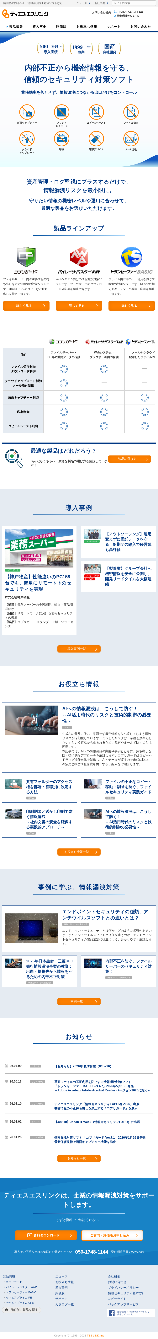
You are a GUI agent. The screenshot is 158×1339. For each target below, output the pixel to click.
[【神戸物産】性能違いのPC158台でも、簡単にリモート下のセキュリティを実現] (39, 566)
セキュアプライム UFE (20, 1302)
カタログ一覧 (64, 1304)
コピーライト (117, 1298)
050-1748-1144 (91, 1252)
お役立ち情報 (86, 26)
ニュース (81, 3)
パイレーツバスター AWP (92, 577)
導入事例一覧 (76, 648)
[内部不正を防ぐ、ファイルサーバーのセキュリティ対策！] (93, 967)
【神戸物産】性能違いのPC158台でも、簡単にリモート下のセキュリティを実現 (38, 583)
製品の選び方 (127, 458)
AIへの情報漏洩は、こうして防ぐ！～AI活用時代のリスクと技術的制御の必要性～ (106, 714)
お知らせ (35, 1066)
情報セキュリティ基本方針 (126, 1293)
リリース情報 (37, 1082)
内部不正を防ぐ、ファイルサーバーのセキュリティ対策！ (128, 966)
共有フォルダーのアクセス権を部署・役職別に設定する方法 (49, 786)
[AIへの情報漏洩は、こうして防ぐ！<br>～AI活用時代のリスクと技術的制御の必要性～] (31, 734)
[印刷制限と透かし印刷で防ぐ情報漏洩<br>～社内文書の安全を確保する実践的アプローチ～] (13, 817)
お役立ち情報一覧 (76, 851)
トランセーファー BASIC (21, 1292)
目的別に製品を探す (24, 1309)
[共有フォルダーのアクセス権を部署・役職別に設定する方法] (13, 787)
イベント (35, 1122)
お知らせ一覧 (76, 1158)
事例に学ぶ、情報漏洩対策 (75, 924)
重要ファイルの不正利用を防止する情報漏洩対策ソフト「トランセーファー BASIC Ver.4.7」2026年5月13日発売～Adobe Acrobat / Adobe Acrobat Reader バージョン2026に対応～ (102, 1086)
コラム (67, 727)
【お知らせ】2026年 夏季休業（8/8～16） (83, 1066)
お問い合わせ (140, 26)
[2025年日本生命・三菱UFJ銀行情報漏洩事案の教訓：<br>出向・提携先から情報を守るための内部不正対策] (13, 967)
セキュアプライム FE (19, 1297)
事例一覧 (77, 1001)
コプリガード (12, 570)
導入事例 (40, 26)
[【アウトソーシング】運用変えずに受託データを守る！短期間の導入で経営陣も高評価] (92, 537)
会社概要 (99, 3)
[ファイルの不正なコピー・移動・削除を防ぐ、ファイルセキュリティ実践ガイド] (93, 787)
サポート (114, 26)
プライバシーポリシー (123, 1287)
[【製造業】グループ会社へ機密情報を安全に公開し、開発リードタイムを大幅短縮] (92, 572)
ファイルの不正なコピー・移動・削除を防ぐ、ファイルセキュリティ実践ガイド (128, 786)
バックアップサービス (123, 1304)
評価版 (61, 26)
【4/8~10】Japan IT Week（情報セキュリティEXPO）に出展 (97, 1122)
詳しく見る (24, 305)
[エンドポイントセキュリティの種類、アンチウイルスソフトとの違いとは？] (31, 942)
